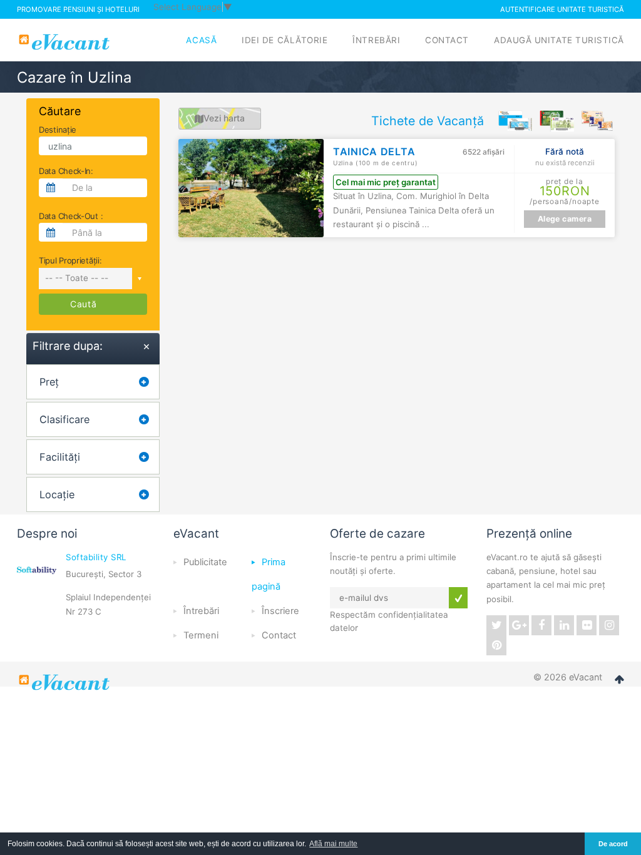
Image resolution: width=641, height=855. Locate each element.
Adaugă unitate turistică (559, 40)
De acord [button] (613, 843)
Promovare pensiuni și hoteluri (78, 9)
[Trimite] (458, 597)
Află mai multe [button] (333, 843)
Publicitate (205, 562)
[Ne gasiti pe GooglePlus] (519, 625)
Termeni (200, 635)
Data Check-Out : (71, 216)
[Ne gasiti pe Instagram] (609, 625)
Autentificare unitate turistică (562, 9)
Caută (83, 304)
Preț (49, 382)
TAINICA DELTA (375, 151)
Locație (56, 494)
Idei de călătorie (284, 40)
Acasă (201, 40)
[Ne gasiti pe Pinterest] (496, 645)
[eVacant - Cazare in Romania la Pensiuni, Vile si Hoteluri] (66, 42)
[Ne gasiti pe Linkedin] (564, 625)
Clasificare (64, 419)
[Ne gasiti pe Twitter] (496, 625)
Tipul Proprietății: (70, 260)
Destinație (57, 130)
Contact (447, 40)
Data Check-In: (66, 171)
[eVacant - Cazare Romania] (66, 682)
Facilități (59, 457)
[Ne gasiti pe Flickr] (587, 625)
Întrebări (376, 40)
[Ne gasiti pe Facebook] (541, 625)
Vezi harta (224, 118)
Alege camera (565, 218)
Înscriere (280, 611)
